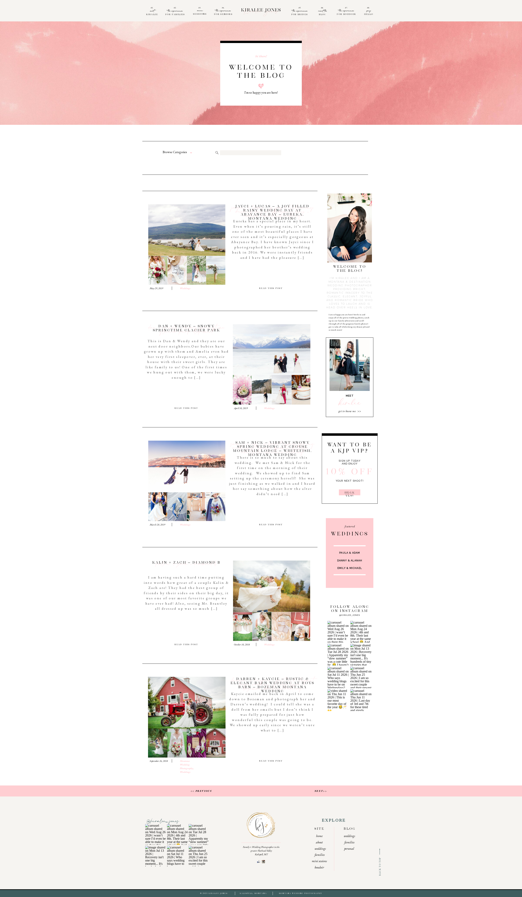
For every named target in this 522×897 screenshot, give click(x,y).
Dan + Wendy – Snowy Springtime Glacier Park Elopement (186, 330)
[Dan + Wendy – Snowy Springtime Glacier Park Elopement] (271, 364)
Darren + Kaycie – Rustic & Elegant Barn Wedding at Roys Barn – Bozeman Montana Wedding (272, 685)
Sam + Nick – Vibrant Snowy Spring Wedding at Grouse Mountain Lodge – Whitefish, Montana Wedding (273, 449)
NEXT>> (320, 791)
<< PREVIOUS (201, 791)
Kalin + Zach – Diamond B (186, 564)
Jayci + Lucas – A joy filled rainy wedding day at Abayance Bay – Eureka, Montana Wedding (272, 212)
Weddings (185, 288)
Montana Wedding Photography (186, 764)
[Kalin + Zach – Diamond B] (271, 600)
